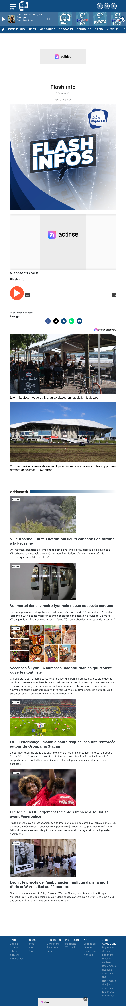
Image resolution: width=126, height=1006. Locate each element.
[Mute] (48, 19)
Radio (99, 29)
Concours (84, 29)
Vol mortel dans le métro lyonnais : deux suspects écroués (61, 606)
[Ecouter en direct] (100, 6)
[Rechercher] (107, 6)
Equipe (14, 943)
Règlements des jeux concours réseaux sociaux (109, 955)
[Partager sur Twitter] (55, 322)
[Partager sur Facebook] (47, 322)
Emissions (52, 947)
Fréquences (16, 958)
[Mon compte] (114, 6)
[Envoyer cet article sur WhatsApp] (70, 322)
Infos (32, 29)
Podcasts (66, 29)
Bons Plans (16, 29)
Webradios (47, 29)
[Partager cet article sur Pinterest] (63, 322)
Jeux (49, 951)
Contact (14, 947)
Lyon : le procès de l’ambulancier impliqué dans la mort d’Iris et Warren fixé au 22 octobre (59, 884)
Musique (112, 29)
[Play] (4, 19)
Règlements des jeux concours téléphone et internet (109, 988)
